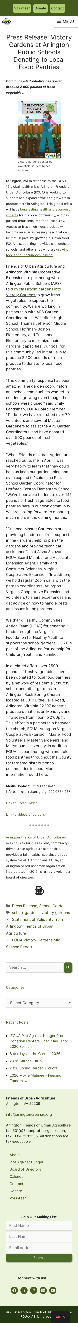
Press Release (24, 906)
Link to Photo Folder (21, 803)
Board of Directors (25, 1169)
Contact (57, 8)
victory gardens (56, 912)
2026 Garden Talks (26, 1061)
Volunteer (22, 8)
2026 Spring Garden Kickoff (33, 1068)
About (15, 1155)
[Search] (68, 967)
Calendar (17, 1176)
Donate (40, 8)
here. (43, 774)
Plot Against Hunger (26, 1162)
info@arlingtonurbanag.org (29, 1114)
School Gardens (53, 906)
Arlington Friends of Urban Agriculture (35, 837)
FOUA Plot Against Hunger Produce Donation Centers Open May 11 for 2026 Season (40, 1041)
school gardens (26, 912)
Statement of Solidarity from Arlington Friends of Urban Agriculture (34, 926)
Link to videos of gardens (25, 814)
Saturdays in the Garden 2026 (35, 1054)
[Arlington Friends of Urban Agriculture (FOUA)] (6, 21)
